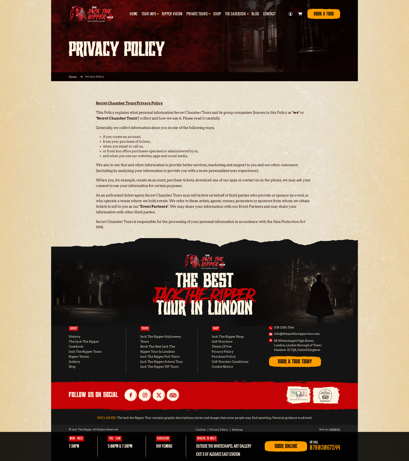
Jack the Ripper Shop (228, 336)
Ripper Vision (172, 14)
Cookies (200, 429)
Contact (269, 14)
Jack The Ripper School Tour (161, 362)
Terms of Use (222, 346)
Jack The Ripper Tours (85, 351)
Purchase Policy (224, 356)
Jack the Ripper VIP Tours (159, 366)
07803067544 (325, 448)
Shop (217, 14)
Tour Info (149, 14)
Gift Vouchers (222, 341)
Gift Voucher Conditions (230, 362)
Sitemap (237, 429)
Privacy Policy (222, 351)
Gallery (74, 362)
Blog (255, 14)
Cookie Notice (222, 366)
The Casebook (235, 14)
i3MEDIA (334, 429)
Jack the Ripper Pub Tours (160, 356)
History (74, 336)
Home (134, 14)
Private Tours (197, 14)
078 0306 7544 (284, 327)
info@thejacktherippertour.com (297, 333)
